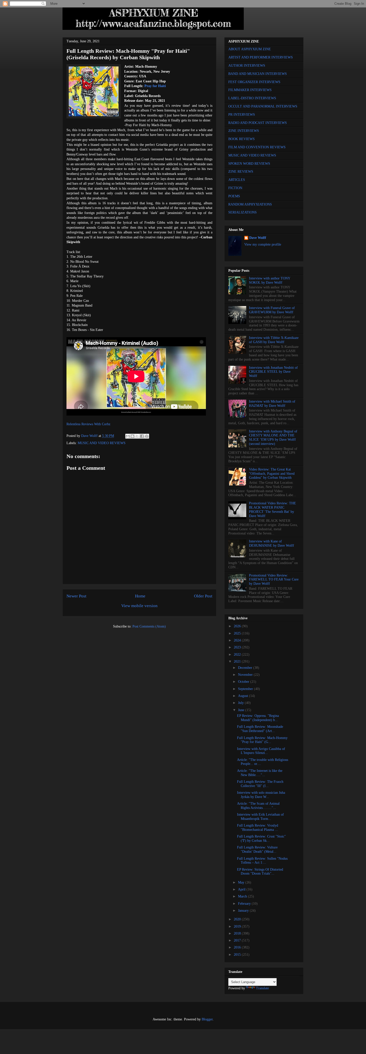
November (246, 675)
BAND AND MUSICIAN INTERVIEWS (257, 74)
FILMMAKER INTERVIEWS (250, 90)
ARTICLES (236, 180)
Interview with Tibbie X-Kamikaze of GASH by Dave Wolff (274, 340)
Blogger (207, 1019)
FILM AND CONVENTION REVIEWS (257, 147)
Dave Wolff (257, 238)
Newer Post (76, 596)
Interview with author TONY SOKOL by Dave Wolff (269, 280)
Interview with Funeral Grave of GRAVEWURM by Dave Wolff (272, 310)
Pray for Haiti (155, 86)
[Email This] (127, 436)
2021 (238, 661)
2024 (238, 640)
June (241, 710)
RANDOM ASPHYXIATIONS (250, 204)
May (241, 882)
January (244, 910)
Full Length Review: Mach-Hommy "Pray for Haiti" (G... (262, 740)
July (241, 703)
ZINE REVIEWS (240, 171)
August (243, 696)
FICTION (235, 188)
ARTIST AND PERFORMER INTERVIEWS (260, 57)
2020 (238, 919)
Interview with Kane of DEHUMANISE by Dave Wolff (271, 543)
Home (140, 596)
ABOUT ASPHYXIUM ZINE (249, 49)
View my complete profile (262, 244)
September (246, 689)
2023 (238, 647)
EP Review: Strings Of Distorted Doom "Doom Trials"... (260, 872)
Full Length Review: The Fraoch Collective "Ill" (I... (260, 784)
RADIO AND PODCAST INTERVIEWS (257, 123)
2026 (238, 626)
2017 (238, 940)
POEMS (234, 196)
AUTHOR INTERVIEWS (246, 65)
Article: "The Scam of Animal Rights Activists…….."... (258, 806)
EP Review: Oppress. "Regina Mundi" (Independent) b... (258, 718)
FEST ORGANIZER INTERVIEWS (254, 82)
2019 (238, 926)
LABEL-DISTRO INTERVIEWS (252, 98)
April (242, 889)
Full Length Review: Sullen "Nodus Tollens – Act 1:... (262, 861)
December (245, 668)
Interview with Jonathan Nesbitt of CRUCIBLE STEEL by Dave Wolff (273, 372)
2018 (238, 933)
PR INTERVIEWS (241, 114)
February (245, 903)
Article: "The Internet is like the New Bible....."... (259, 773)
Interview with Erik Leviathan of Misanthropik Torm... (260, 817)
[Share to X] (137, 436)
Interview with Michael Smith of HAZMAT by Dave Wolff (272, 404)
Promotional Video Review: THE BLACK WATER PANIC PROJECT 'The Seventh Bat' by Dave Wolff (272, 509)
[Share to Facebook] (141, 436)
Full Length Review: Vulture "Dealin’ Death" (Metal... (257, 849)
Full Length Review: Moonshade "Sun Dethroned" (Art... (260, 729)
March (243, 896)
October (244, 682)
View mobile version (139, 605)
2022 (238, 654)
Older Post (203, 596)
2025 (238, 633)
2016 (238, 947)
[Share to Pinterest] (146, 436)
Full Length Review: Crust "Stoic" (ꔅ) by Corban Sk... (261, 839)
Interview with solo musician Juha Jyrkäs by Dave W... (261, 795)
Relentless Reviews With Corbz (88, 424)
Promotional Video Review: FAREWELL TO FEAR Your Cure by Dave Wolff (274, 580)
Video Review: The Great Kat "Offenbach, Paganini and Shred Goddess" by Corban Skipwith (272, 474)
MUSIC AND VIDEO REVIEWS (101, 443)
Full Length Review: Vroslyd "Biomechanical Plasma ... (257, 828)
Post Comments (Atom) (149, 626)
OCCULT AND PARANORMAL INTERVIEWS (262, 106)
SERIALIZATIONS (242, 212)
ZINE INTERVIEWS (243, 131)
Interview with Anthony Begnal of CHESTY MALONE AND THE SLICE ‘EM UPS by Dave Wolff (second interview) (273, 437)
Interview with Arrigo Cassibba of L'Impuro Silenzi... (261, 751)
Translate (262, 988)
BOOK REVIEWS (241, 139)
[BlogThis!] (132, 436)
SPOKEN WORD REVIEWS (249, 163)
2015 (238, 954)
